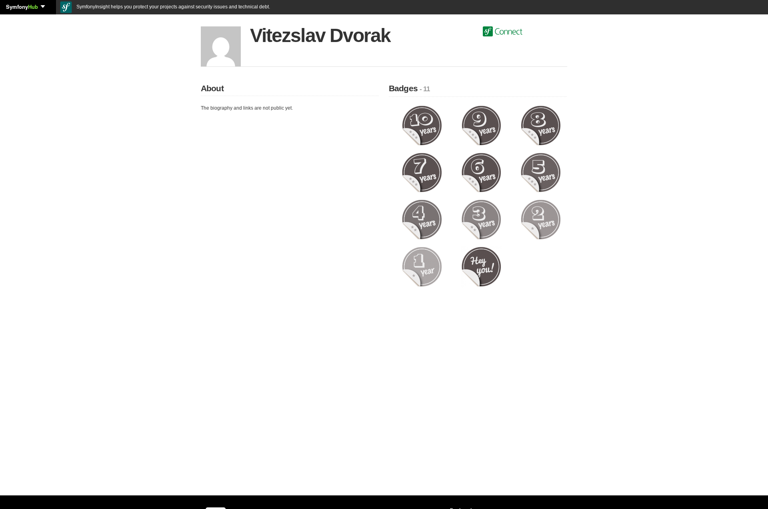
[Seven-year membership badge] (421, 172)
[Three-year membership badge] (481, 219)
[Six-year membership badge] (481, 172)
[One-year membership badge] (421, 266)
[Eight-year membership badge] (540, 125)
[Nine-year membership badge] (481, 125)
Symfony (22, 6)
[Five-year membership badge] (540, 172)
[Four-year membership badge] (421, 219)
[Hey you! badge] (481, 266)
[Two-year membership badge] (540, 219)
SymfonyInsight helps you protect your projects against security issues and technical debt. (172, 7)
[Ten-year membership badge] (421, 125)
